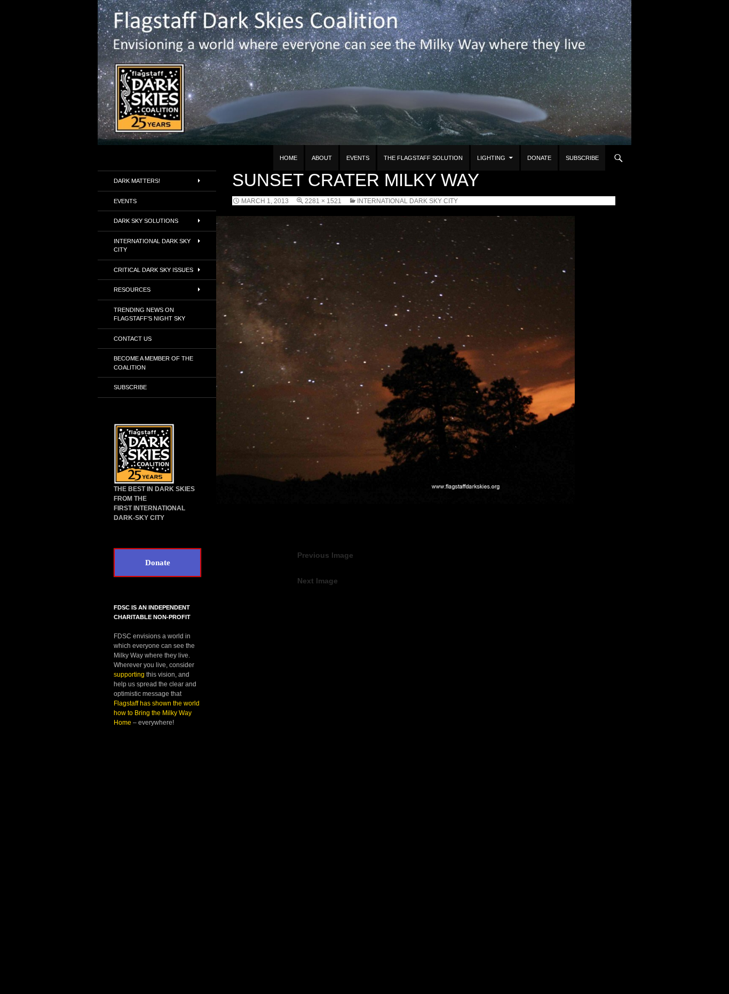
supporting (129, 674)
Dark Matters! (137, 181)
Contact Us (133, 338)
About (322, 158)
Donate (539, 158)
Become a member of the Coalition (153, 363)
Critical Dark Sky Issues (153, 270)
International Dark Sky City (407, 201)
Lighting (491, 158)
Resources (132, 289)
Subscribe (582, 158)
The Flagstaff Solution (423, 158)
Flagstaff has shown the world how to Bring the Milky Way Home (157, 713)
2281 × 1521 (323, 201)
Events (357, 158)
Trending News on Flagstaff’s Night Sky (149, 314)
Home (288, 158)
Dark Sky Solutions (146, 221)
